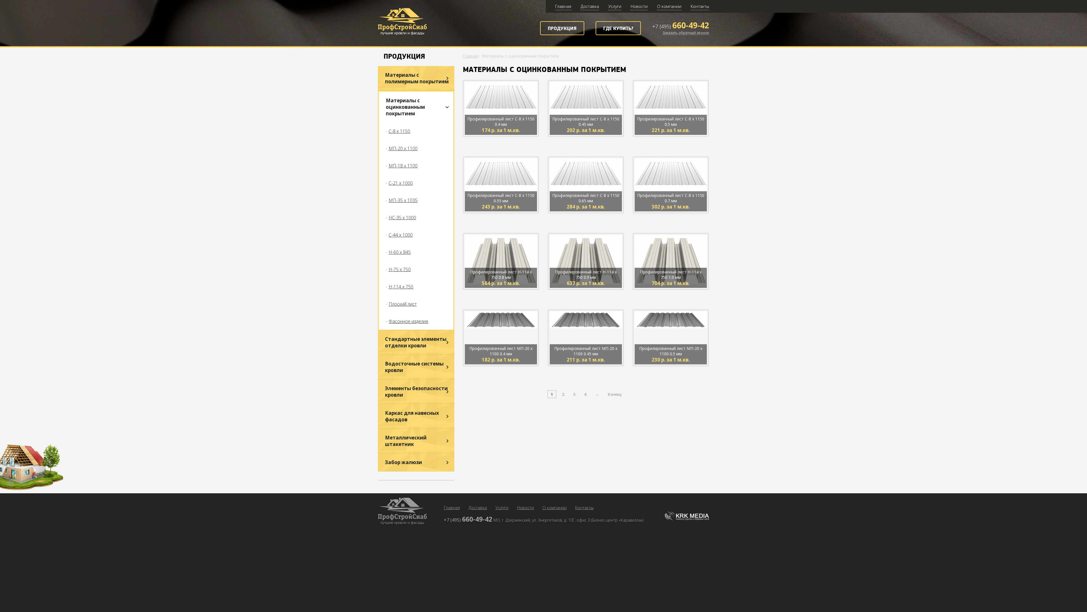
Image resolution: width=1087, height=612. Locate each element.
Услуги (614, 6)
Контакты (700, 6)
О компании (669, 6)
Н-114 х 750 (401, 287)
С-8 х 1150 (399, 131)
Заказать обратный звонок (685, 33)
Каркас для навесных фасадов (412, 416)
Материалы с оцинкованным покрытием (405, 107)
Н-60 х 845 (400, 252)
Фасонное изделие (408, 321)
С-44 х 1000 (401, 235)
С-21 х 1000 (401, 183)
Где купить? (618, 29)
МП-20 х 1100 (403, 148)
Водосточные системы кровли (414, 366)
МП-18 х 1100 (403, 166)
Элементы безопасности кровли (416, 391)
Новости (639, 6)
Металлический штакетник (406, 440)
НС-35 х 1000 (402, 217)
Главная (563, 6)
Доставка (590, 6)
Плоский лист (403, 304)
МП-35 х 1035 (403, 200)
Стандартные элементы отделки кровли (415, 342)
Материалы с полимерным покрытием (417, 78)
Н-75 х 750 (400, 269)
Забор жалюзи (403, 462)
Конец (615, 394)
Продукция (562, 29)
